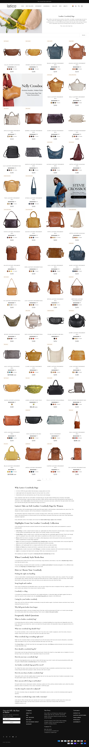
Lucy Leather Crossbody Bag (34, 300)
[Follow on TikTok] (16, 736)
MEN (60, 6)
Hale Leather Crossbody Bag (12, 367)
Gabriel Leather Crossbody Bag (33, 131)
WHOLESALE (76, 719)
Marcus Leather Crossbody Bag (33, 165)
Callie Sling (19, 531)
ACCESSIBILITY (76, 722)
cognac (52, 519)
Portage (38, 549)
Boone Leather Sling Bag (12, 334)
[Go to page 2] (50, 479)
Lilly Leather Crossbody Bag (12, 166)
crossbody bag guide (40, 596)
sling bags (23, 566)
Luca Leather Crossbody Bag (55, 266)
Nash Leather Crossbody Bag (55, 97)
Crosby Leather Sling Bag (34, 65)
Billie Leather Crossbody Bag (12, 466)
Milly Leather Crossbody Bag (77, 433)
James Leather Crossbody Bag (77, 266)
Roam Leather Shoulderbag (55, 400)
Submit (11, 722)
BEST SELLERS (29, 6)
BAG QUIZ (28, 719)
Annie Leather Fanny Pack (34, 400)
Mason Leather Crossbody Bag (77, 64)
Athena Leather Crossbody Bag (33, 198)
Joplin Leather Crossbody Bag (12, 131)
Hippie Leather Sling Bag (77, 233)
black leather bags (45, 519)
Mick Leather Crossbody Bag (34, 334)
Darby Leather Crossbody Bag (77, 333)
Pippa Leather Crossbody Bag (55, 232)
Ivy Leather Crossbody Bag (12, 300)
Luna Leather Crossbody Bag (77, 367)
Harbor (17, 547)
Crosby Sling (19, 534)
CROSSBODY (38, 6)
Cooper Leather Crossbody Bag (55, 466)
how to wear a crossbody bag (28, 661)
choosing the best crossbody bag (42, 553)
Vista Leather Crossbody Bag (12, 433)
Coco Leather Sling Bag (33, 434)
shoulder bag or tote (67, 560)
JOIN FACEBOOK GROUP (32, 722)
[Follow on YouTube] (13, 736)
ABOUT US (29, 713)
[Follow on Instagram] (6, 736)
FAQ (27, 715)
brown (59, 519)
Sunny (23, 547)
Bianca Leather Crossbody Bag (55, 64)
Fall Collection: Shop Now (44, 1)
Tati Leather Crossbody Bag (77, 467)
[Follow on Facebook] (3, 736)
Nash (17, 541)
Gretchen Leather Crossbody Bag (77, 299)
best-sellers (27, 501)
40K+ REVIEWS (30, 717)
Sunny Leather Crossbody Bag (55, 131)
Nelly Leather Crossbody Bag (77, 97)
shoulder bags (31, 566)
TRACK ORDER (77, 717)
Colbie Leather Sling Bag (55, 334)
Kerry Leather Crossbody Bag (55, 367)
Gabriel (18, 549)
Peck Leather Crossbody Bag (77, 400)
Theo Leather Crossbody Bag (12, 198)
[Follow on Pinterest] (9, 736)
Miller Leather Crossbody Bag (12, 266)
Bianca (17, 538)
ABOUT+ (65, 6)
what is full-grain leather (51, 612)
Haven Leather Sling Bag (12, 400)
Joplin (17, 551)
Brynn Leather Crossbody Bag (55, 299)
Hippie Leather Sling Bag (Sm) (77, 165)
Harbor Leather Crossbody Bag (77, 131)
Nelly (17, 545)
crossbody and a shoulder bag (39, 541)
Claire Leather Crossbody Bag (33, 367)
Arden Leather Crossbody (33, 467)
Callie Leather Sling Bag (12, 65)
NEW (22, 6)
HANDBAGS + (46, 6)
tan (55, 519)
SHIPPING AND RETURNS (79, 715)
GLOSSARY (29, 724)
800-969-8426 (48, 729)
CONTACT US (76, 713)
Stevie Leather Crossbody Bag (12, 232)
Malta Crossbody (55, 434)
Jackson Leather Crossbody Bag (55, 165)
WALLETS (54, 6)
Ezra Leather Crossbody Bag (34, 267)
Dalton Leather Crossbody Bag (33, 232)
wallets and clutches (47, 565)
